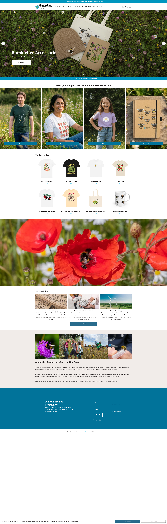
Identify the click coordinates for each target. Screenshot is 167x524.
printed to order (85, 432)
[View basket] (130, 6)
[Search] (126, 6)
